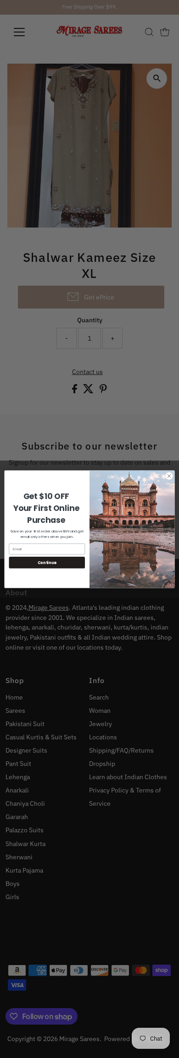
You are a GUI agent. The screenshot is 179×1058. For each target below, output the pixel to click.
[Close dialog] (169, 476)
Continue (47, 562)
